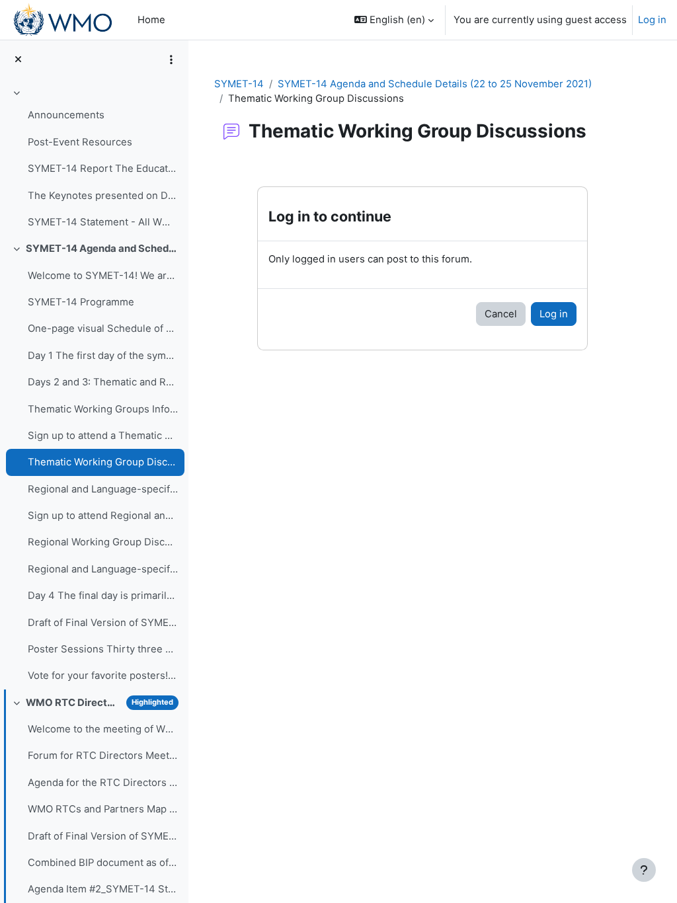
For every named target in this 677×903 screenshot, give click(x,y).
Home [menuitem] (151, 20)
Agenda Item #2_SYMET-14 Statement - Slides (103, 889)
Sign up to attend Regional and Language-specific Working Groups (103, 516)
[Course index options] (171, 59)
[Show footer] (644, 870)
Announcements (66, 115)
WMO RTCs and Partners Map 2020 (103, 809)
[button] (394, 20)
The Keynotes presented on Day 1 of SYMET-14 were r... (103, 196)
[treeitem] (94, 159)
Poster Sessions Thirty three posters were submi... (103, 649)
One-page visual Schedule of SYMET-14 (103, 328)
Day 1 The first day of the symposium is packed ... (103, 356)
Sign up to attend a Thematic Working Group (103, 436)
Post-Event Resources (80, 142)
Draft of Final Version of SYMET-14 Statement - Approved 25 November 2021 (103, 836)
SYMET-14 (239, 84)
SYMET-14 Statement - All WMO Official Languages (103, 222)
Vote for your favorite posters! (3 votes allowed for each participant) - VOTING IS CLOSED (103, 676)
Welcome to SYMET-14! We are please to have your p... (103, 276)
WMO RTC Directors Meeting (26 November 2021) (73, 703)
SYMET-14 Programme (81, 302)
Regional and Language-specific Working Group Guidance (103, 569)
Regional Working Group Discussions (103, 542)
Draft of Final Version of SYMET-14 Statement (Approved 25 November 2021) (103, 623)
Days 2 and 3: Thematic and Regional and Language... (103, 382)
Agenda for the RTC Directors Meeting (103, 783)
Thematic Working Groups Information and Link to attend (103, 409)
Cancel (501, 314)
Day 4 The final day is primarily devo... (103, 596)
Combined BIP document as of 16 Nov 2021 (103, 863)
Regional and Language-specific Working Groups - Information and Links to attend (103, 489)
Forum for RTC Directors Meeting (103, 756)
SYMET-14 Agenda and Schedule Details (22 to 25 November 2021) (102, 249)
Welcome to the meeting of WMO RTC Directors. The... (103, 729)
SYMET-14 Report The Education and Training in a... (103, 169)
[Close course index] (18, 59)
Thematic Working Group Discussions (103, 462)
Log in (652, 20)
